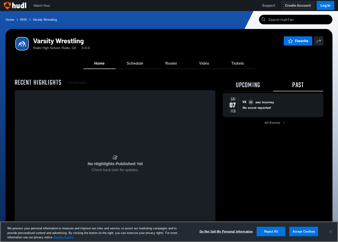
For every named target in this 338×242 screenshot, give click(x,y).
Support (268, 5)
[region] (169, 232)
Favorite (301, 41)
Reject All (271, 231)
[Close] (331, 231)
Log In (325, 5)
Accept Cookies (303, 231)
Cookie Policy (63, 237)
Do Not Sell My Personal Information (226, 231)
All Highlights (77, 82)
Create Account (298, 5)
